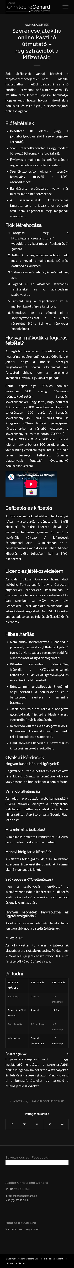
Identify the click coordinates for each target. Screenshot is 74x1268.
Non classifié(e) (37, 24)
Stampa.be (22, 1263)
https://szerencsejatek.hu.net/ (27, 79)
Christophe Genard (50, 1101)
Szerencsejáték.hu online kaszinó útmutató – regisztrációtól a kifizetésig (37, 44)
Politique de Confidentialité (55, 1259)
